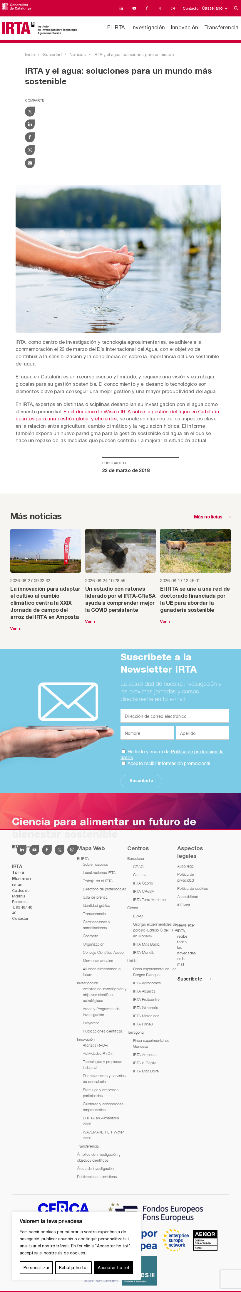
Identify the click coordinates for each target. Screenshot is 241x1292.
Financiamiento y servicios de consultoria (104, 1078)
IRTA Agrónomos (147, 983)
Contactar (20, 918)
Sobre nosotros (95, 864)
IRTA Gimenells (145, 1007)
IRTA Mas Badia (146, 944)
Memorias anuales (98, 960)
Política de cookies (192, 888)
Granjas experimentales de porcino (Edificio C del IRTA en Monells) (155, 930)
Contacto (190, 8)
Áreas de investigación (95, 1168)
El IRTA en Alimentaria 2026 (101, 1121)
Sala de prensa (95, 897)
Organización (93, 944)
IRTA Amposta (145, 1054)
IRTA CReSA (143, 891)
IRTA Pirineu (143, 1024)
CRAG (138, 866)
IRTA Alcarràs (144, 991)
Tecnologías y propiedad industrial (102, 1064)
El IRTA (116, 27)
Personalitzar (36, 1267)
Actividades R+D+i (98, 1053)
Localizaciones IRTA (99, 872)
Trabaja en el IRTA (98, 880)
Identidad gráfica (96, 905)
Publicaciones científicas (103, 1031)
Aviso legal (185, 866)
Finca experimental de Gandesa (151, 1043)
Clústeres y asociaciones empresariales (103, 1106)
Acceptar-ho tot (114, 1267)
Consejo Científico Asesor (104, 952)
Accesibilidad (187, 896)
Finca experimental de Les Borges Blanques (154, 971)
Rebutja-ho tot (73, 1267)
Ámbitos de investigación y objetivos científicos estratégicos (104, 994)
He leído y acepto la (172, 754)
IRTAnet (183, 904)
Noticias (78, 54)
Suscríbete (141, 781)
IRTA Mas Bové (146, 1071)
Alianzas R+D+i (95, 1045)
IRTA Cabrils (143, 883)
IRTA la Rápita (144, 1062)
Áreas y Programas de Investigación (101, 1011)
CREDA (139, 874)
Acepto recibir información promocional (168, 763)
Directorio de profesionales (104, 889)
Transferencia (221, 27)
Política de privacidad (185, 877)
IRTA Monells (143, 952)
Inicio (30, 54)
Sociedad (52, 54)
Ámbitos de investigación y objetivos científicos (98, 1157)
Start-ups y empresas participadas (100, 1092)
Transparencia (94, 913)
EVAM (138, 916)
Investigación (148, 27)
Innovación (184, 27)
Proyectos (91, 1022)
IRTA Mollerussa (146, 1015)
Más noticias (208, 517)
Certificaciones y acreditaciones (96, 924)
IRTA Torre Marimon (149, 899)
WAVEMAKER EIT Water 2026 (103, 1135)
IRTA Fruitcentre (146, 999)
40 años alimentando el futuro (102, 971)
